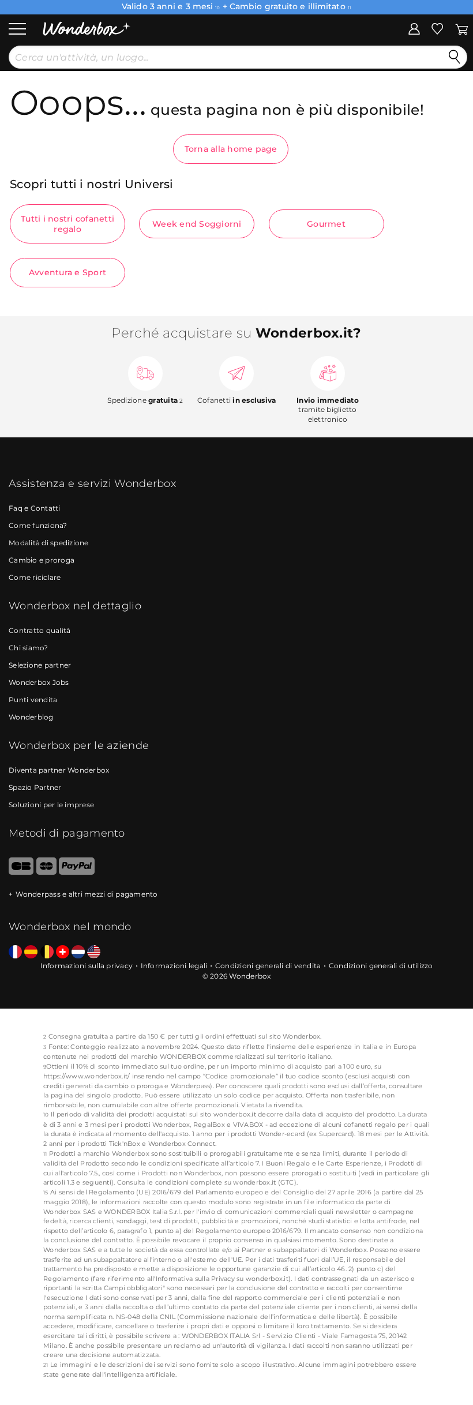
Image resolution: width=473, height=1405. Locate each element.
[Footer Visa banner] (21, 872)
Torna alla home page (231, 149)
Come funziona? (38, 525)
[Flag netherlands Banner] (78, 952)
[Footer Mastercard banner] (46, 872)
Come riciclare (35, 577)
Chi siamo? (28, 647)
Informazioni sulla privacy (86, 965)
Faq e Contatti (35, 508)
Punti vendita (33, 699)
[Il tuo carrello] (461, 28)
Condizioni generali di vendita (268, 965)
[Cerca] (454, 57)
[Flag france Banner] (15, 952)
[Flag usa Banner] (93, 952)
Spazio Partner (35, 787)
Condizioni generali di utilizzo (381, 965)
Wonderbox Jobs (39, 682)
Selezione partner (40, 665)
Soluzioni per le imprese (51, 804)
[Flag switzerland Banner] (62, 952)
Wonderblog (31, 717)
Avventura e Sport (67, 272)
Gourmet (326, 224)
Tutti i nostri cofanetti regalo (67, 223)
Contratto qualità (39, 630)
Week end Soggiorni (197, 224)
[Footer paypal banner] (77, 872)
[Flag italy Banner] (30, 952)
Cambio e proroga (41, 560)
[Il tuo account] (414, 28)
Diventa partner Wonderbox (59, 770)
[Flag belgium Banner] (47, 952)
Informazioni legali (174, 965)
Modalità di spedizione (49, 542)
